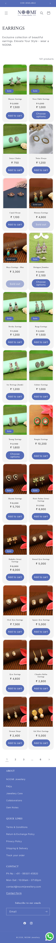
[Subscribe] (46, 911)
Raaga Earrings (41, 327)
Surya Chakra (15, 158)
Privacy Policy (14, 841)
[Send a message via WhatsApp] (49, 936)
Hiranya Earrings (41, 213)
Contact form (14, 893)
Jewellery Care (14, 793)
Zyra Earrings (15, 674)
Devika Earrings (15, 327)
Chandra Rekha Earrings (41, 675)
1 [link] (7, 759)
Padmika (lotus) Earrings (15, 560)
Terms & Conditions (17, 827)
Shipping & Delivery (17, 848)
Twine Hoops (41, 158)
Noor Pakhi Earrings (41, 99)
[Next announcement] (50, 3)
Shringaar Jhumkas (41, 267)
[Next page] (49, 759)
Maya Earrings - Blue (15, 267)
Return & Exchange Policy (20, 834)
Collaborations (14, 800)
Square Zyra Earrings (41, 620)
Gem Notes (12, 807)
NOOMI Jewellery (16, 779)
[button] (6, 13)
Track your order (15, 855)
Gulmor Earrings (41, 385)
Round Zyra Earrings (40, 559)
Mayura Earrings (15, 99)
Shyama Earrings (15, 499)
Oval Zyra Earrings (15, 620)
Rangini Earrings (41, 439)
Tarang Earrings (15, 439)
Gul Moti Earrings (41, 731)
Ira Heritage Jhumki (15, 385)
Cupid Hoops (15, 213)
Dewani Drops (15, 731)
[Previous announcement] (5, 3)
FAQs (9, 786)
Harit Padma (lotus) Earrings (41, 500)
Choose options (41, 115)
